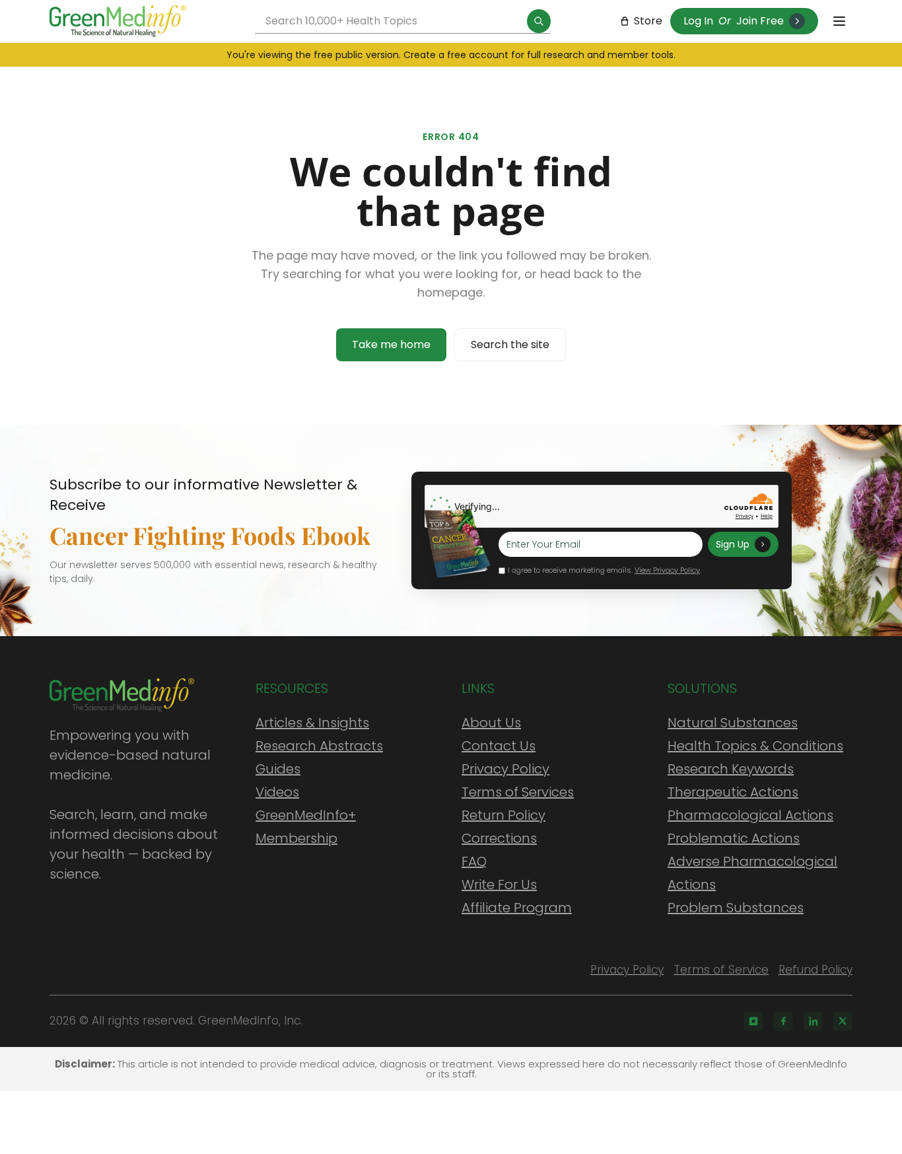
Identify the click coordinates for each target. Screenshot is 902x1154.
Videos (277, 792)
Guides (278, 769)
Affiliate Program (517, 907)
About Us (491, 722)
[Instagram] (753, 1021)
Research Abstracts (319, 746)
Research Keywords (731, 769)
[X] (842, 1021)
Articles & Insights (312, 722)
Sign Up (732, 544)
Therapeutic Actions (733, 792)
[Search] (539, 21)
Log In (698, 20)
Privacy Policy (505, 769)
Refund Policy (815, 970)
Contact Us (499, 746)
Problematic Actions (734, 838)
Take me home (391, 344)
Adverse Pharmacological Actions (752, 873)
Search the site (510, 344)
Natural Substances (733, 722)
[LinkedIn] (813, 1021)
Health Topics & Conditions (755, 746)
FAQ (474, 861)
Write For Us (499, 884)
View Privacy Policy (667, 570)
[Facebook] (783, 1021)
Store (648, 20)
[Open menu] (839, 21)
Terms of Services (518, 792)
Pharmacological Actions (750, 815)
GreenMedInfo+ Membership (306, 826)
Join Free (760, 20)
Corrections (499, 838)
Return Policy (503, 815)
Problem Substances (736, 907)
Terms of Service (721, 970)
